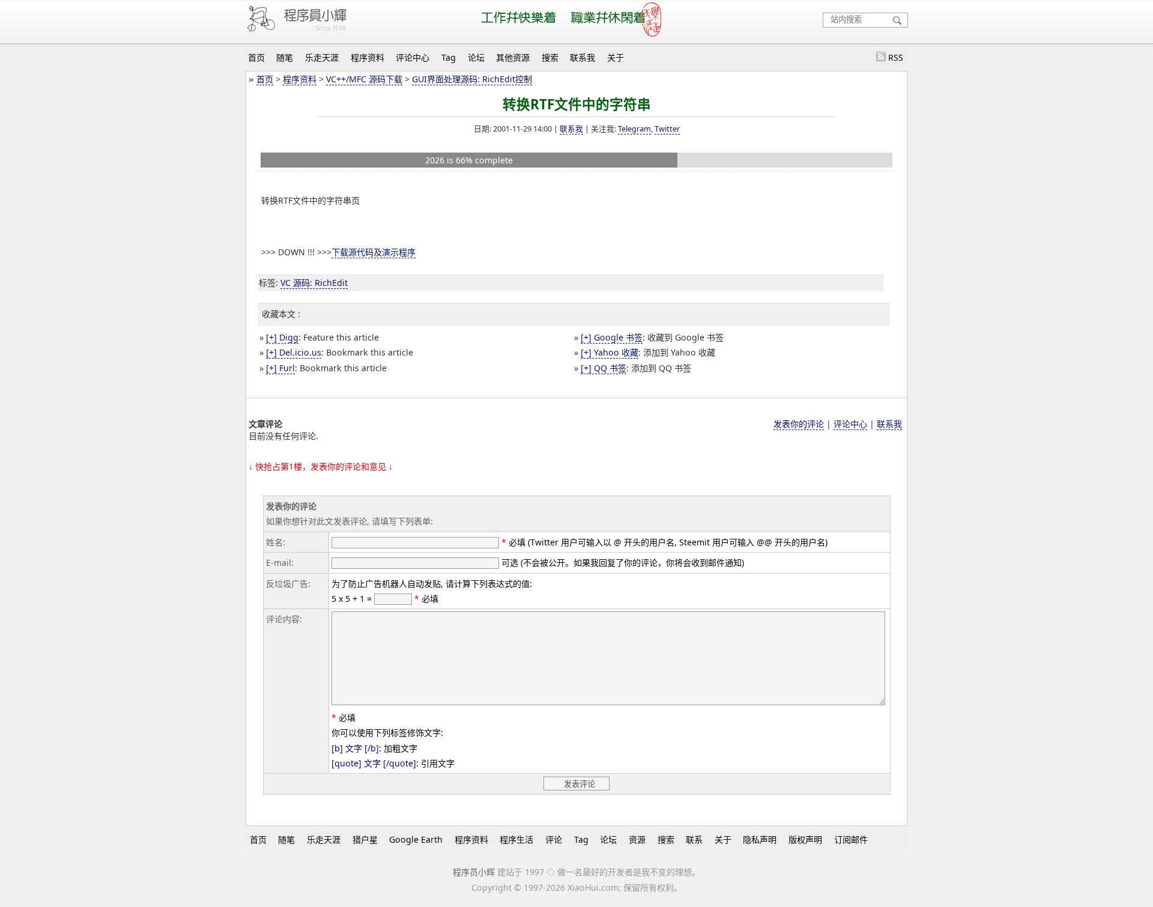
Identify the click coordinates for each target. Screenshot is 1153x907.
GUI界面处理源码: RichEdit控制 (472, 79)
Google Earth (416, 839)
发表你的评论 (798, 423)
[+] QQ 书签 (603, 368)
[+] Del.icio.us (293, 352)
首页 (256, 57)
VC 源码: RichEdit (314, 282)
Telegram (634, 128)
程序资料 (367, 57)
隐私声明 (759, 839)
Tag (448, 57)
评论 (553, 839)
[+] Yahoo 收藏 (609, 352)
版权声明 (805, 839)
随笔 (284, 57)
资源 (637, 839)
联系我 (582, 57)
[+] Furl (280, 368)
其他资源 (513, 57)
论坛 (476, 57)
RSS (895, 57)
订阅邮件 (851, 839)
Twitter (667, 128)
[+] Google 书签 (612, 337)
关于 (615, 57)
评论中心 (412, 57)
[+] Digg (282, 337)
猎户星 (365, 839)
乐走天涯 (322, 57)
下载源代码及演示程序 (373, 252)
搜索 (550, 57)
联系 (694, 839)
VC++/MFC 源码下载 (364, 79)
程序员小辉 (474, 872)
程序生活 (516, 839)
